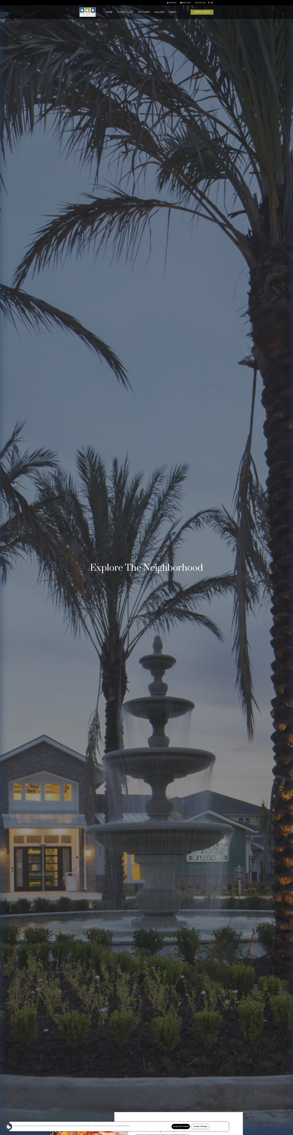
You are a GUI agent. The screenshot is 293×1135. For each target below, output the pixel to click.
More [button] (172, 12)
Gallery (159, 12)
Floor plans (125, 12)
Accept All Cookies (181, 1126)
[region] (119, 1126)
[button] (208, 2)
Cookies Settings (200, 1126)
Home (109, 12)
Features (144, 12)
